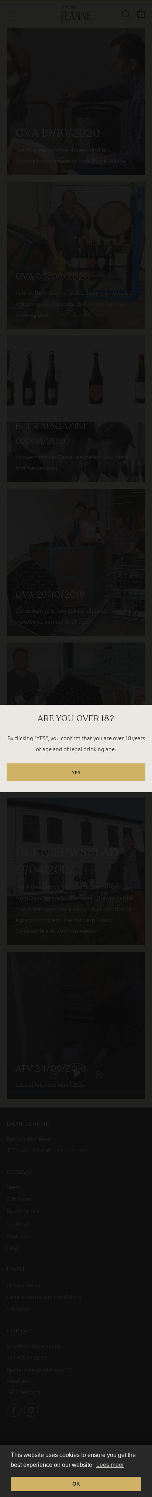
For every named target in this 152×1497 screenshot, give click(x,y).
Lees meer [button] (110, 1465)
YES (76, 772)
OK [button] (76, 1484)
